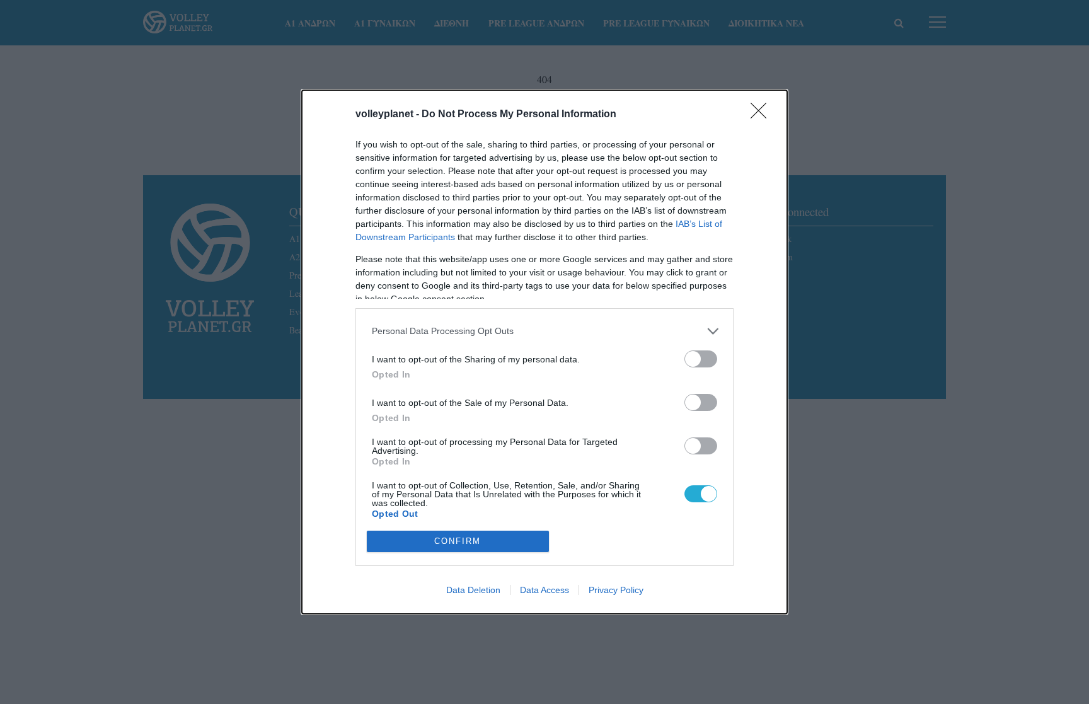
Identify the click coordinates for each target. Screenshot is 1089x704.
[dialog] (544, 352)
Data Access (544, 590)
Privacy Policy (616, 590)
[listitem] (544, 331)
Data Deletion (473, 590)
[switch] (700, 358)
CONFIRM (457, 541)
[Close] (763, 115)
